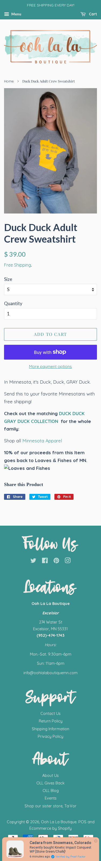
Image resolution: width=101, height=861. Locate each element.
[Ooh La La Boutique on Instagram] (68, 561)
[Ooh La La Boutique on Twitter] (33, 561)
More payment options (50, 366)
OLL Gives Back (50, 783)
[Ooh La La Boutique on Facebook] (45, 561)
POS (82, 821)
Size (8, 279)
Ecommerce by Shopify (50, 828)
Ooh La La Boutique (58, 821)
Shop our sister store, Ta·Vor (50, 806)
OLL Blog (51, 790)
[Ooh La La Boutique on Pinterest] (56, 561)
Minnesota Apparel (42, 440)
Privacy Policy (50, 736)
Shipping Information (50, 728)
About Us (50, 775)
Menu (16, 14)
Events (51, 798)
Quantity (13, 303)
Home (9, 81)
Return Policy (50, 721)
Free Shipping (17, 265)
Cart (92, 14)
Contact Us (50, 713)
